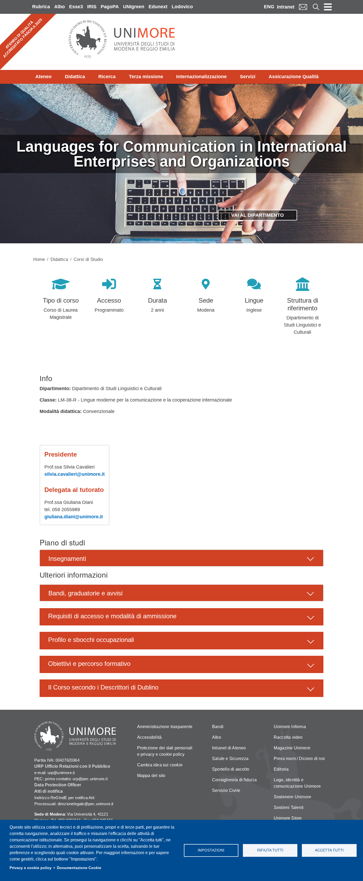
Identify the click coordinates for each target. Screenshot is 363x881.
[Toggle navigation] (328, 7)
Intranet (285, 7)
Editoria (281, 769)
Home (39, 259)
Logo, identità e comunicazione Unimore (297, 783)
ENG (269, 6)
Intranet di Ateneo (229, 748)
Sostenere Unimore (292, 797)
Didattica (75, 76)
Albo (59, 6)
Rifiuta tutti (270, 850)
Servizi (247, 76)
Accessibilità (149, 737)
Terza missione (146, 76)
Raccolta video (288, 737)
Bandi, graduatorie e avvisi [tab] (85, 593)
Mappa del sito (151, 775)
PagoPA (110, 6)
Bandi (217, 726)
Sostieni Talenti (288, 807)
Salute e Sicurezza (230, 758)
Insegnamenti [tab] (67, 558)
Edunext (158, 6)
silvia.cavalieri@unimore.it (74, 474)
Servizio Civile (226, 790)
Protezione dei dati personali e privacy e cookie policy (165, 751)
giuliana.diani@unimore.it (73, 516)
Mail (303, 7)
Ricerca (107, 76)
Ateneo (43, 76)
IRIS (91, 6)
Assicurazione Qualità (294, 76)
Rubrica (41, 6)
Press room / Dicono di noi (299, 758)
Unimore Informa (290, 726)
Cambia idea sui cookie (160, 765)
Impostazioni (211, 850)
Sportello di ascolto (230, 769)
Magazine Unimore (292, 748)
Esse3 (76, 6)
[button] (181, 617)
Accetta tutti (329, 850)
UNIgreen (133, 6)
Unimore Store (288, 818)
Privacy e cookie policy (31, 868)
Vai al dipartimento (257, 215)
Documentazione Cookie (79, 868)
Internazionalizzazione (201, 76)
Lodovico (182, 6)
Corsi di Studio (88, 259)
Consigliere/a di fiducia (234, 780)
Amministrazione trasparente (164, 726)
